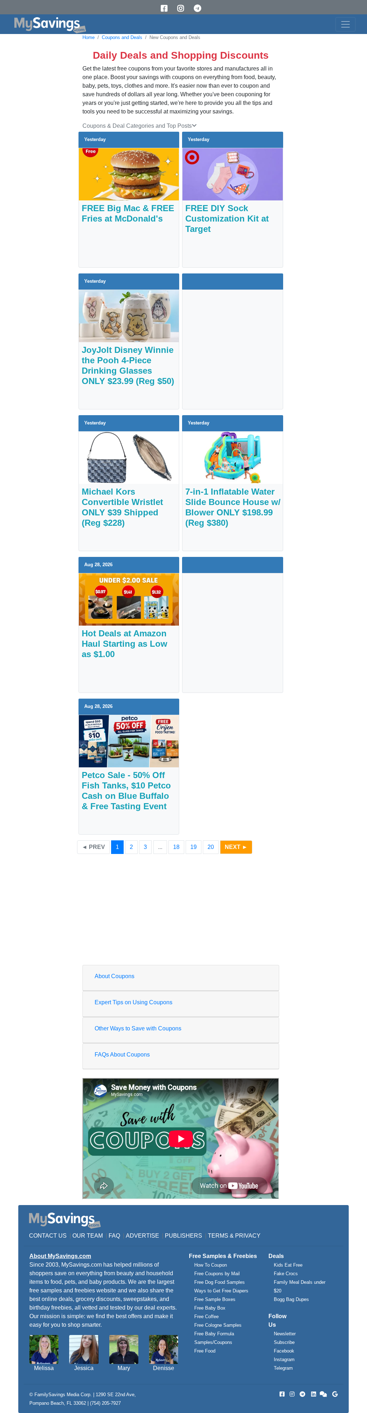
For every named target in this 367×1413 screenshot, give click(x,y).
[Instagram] (183, 8)
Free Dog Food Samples (219, 1282)
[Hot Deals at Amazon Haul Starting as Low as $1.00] (129, 599)
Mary (124, 1368)
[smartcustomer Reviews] (323, 1394)
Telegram (283, 1368)
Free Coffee (206, 1316)
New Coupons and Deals (174, 37)
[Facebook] (166, 8)
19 (193, 847)
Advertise (142, 1236)
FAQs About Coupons (122, 1055)
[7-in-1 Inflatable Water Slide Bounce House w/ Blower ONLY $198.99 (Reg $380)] (232, 457)
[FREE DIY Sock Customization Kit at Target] (232, 174)
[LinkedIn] (313, 1394)
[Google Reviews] (334, 1394)
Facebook (284, 1351)
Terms (218, 1236)
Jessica (84, 1368)
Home (88, 37)
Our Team (87, 1236)
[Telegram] (200, 8)
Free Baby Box (209, 1308)
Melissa (44, 1368)
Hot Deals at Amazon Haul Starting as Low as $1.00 (124, 643)
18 (176, 847)
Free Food (204, 1351)
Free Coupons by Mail (217, 1273)
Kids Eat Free (288, 1265)
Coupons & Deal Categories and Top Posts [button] (137, 126)
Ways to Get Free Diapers (221, 1290)
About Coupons (114, 976)
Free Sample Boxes (214, 1299)
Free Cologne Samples (218, 1325)
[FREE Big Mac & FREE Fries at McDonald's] (129, 174)
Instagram (284, 1359)
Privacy (248, 1236)
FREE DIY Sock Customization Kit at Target (227, 218)
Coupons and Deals (122, 37)
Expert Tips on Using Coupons (133, 1002)
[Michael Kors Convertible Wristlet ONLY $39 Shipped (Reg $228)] (129, 457)
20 (211, 847)
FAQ (114, 1236)
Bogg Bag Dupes (291, 1299)
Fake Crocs (286, 1273)
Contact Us (48, 1236)
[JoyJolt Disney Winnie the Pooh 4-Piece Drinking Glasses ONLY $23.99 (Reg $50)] (129, 315)
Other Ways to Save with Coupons (138, 1028)
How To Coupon (210, 1265)
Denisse (163, 1368)
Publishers (183, 1236)
